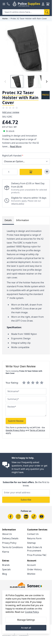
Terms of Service (37, 430)
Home (5, 18)
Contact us (33, 534)
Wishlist (31, 573)
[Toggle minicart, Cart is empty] (48, 4)
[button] (10, 107)
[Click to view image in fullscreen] (26, 48)
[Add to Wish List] (47, 171)
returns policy (17, 203)
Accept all (26, 627)
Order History (34, 569)
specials (6, 569)
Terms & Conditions (12, 547)
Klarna (5, 551)
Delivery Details (10, 538)
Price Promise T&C (37, 555)
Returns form (34, 538)
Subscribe (26, 499)
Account (31, 565)
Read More (15, 146)
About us (7, 534)
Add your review (10, 112)
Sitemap (31, 542)
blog (4, 573)
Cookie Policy (32, 611)
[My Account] (43, 4)
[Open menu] (4, 4)
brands (6, 565)
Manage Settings (26, 619)
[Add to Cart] (31, 172)
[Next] (47, 81)
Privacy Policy (9, 542)
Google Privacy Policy (15, 430)
